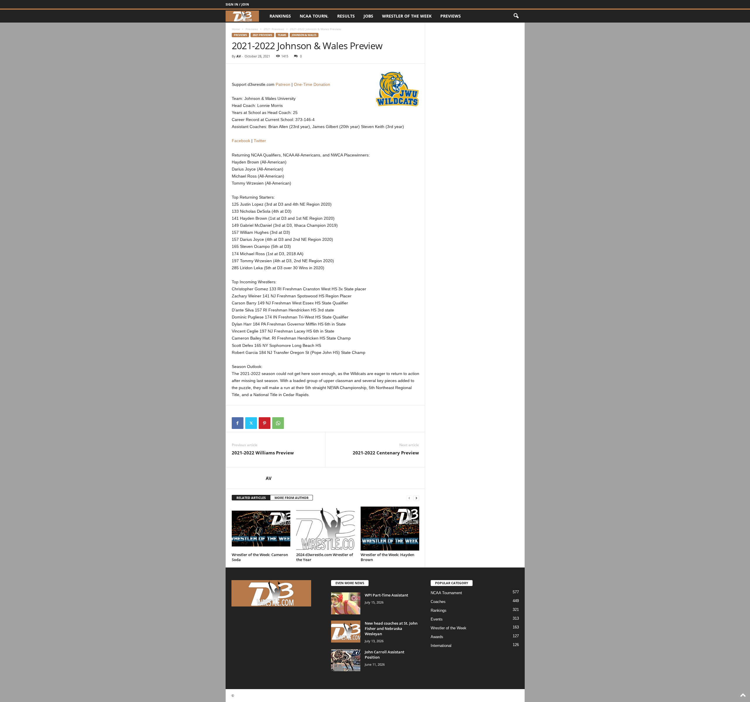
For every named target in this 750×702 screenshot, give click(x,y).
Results (346, 16)
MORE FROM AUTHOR (291, 497)
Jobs (368, 16)
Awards (437, 637)
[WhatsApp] (278, 423)
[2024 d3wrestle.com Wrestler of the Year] (325, 529)
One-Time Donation (312, 84)
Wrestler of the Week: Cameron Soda (260, 557)
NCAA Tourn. (314, 16)
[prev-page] (409, 498)
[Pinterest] (264, 423)
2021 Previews (274, 29)
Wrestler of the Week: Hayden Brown (387, 557)
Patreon (283, 84)
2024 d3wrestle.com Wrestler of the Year (324, 557)
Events (437, 619)
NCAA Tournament (446, 593)
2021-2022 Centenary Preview (386, 453)
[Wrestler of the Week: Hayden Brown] (390, 529)
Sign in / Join (237, 4)
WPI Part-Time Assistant (386, 595)
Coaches (438, 601)
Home (236, 29)
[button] (515, 16)
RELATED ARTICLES (251, 497)
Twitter (260, 140)
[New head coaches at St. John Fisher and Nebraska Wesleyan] (345, 632)
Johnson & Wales (304, 35)
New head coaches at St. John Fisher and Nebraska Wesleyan (391, 628)
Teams (282, 35)
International (441, 645)
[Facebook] (237, 423)
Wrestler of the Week (407, 16)
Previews (450, 16)
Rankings (280, 16)
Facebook (241, 140)
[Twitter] (251, 423)
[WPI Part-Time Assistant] (345, 603)
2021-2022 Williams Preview (263, 453)
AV (238, 56)
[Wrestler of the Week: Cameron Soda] (261, 529)
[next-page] (416, 498)
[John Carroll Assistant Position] (345, 660)
